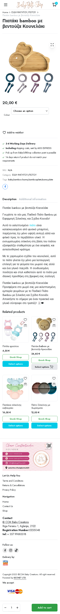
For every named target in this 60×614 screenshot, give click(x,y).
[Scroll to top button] (54, 599)
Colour (7, 114)
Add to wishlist (15, 132)
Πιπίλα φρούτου (10, 346)
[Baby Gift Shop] (30, 4)
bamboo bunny (21, 179)
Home (5, 12)
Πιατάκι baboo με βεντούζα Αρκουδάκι (41, 348)
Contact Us (7, 506)
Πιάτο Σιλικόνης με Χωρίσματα (40, 406)
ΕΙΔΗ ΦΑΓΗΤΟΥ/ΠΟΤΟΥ (24, 12)
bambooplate (35, 179)
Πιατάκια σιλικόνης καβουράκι (11, 406)
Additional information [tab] (32, 199)
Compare (25, 325)
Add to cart (45, 607)
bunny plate (47, 179)
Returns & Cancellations (13, 485)
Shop (4, 510)
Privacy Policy (9, 490)
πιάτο (32, 225)
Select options (15, 363)
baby (10, 179)
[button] (54, 5)
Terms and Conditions (12, 480)
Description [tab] (9, 199)
